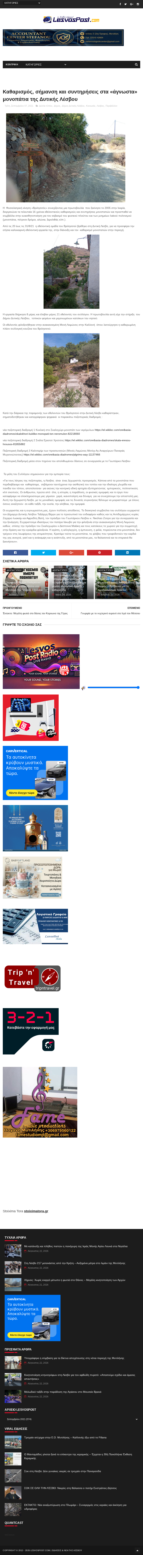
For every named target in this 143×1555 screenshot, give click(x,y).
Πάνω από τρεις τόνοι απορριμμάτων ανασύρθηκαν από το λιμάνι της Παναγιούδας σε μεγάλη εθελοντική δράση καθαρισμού (72, 582)
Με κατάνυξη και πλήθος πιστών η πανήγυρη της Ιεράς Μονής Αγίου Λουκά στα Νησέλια (76, 1246)
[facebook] (120, 4)
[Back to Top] (137, 1550)
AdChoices (10, 1535)
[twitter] (125, 4)
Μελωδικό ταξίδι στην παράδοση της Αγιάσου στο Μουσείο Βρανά (62, 1391)
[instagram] (138, 4)
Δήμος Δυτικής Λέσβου (73, 106)
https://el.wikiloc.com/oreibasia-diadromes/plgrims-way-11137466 (62, 454)
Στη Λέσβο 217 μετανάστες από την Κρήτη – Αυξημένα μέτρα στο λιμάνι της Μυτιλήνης (74, 1263)
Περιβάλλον (111, 106)
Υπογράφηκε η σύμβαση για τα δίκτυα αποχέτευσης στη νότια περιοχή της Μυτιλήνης (74, 1358)
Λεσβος (100, 106)
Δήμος (57, 106)
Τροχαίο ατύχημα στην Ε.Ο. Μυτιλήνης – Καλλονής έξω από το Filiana (65, 1437)
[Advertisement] (46, 51)
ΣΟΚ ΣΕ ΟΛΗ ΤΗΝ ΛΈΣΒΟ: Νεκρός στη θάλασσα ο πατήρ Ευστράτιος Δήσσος (70, 1488)
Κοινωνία (90, 106)
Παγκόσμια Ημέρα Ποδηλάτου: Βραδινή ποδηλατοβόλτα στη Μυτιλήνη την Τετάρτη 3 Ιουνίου (24, 586)
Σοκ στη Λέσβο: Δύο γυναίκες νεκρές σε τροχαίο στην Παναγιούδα (62, 1471)
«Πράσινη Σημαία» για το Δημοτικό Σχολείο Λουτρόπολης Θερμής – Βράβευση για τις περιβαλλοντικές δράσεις (116, 584)
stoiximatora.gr (36, 1211)
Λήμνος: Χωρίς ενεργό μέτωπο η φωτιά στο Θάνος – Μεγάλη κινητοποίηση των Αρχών (74, 1279)
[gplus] (132, 4)
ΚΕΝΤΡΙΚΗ (12, 64)
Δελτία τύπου (45, 106)
